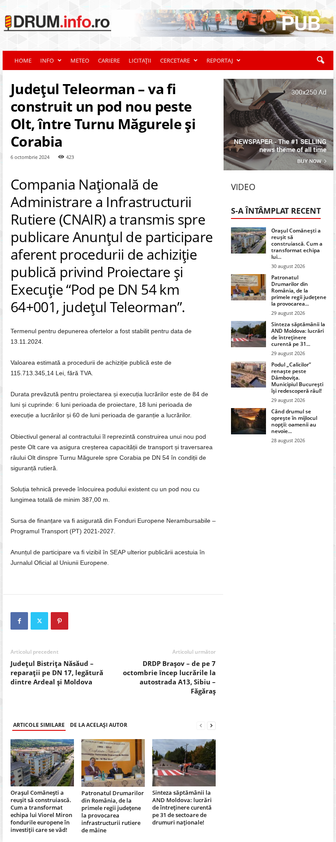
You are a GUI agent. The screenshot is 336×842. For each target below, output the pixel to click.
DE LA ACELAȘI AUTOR (98, 725)
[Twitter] (39, 621)
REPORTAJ (219, 60)
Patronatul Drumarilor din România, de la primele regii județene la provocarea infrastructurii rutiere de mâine (112, 811)
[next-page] (211, 725)
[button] (320, 60)
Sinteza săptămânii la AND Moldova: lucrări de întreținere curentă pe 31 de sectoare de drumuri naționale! (182, 807)
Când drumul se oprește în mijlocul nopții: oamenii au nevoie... (294, 421)
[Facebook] (19, 621)
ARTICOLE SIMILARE (39, 725)
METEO (79, 60)
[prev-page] (200, 725)
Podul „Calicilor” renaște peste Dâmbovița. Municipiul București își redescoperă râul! (297, 378)
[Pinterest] (59, 621)
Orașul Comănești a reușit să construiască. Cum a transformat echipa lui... (296, 244)
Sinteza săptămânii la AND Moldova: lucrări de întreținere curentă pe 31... (298, 334)
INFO (47, 60)
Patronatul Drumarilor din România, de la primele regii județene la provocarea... (298, 290)
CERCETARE (175, 60)
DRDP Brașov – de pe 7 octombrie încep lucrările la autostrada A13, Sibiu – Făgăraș (169, 677)
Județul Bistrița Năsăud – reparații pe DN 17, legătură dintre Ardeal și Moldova (56, 672)
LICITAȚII (140, 60)
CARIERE (109, 60)
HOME (23, 60)
